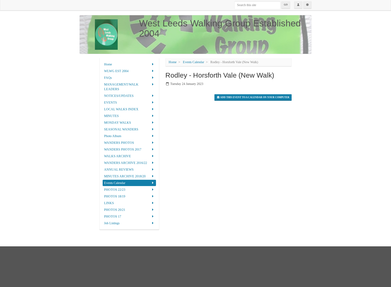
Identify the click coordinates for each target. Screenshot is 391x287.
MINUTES (111, 116)
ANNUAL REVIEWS (119, 169)
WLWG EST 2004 (116, 71)
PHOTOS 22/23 (114, 189)
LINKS (109, 203)
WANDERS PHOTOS (119, 142)
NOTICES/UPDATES (119, 95)
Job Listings (112, 223)
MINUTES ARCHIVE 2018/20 (125, 176)
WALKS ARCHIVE (117, 156)
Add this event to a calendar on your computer (254, 97)
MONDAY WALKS (117, 122)
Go (286, 4)
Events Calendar (114, 183)
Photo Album (112, 136)
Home (108, 64)
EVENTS (110, 102)
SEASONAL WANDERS (121, 129)
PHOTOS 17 (112, 216)
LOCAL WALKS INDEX (121, 109)
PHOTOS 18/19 (114, 196)
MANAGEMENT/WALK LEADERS (121, 87)
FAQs (108, 77)
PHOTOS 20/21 (114, 209)
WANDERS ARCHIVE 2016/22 (125, 163)
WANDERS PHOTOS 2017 (122, 149)
